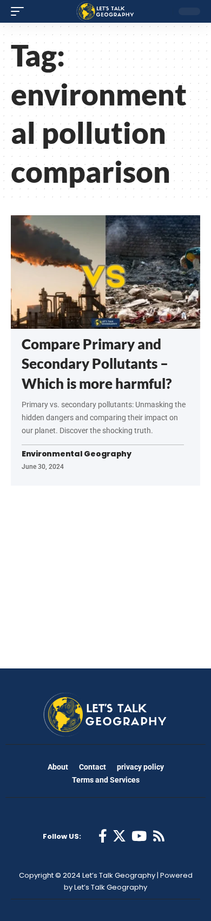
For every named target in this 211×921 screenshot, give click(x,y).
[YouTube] (139, 836)
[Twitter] (119, 836)
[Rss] (158, 836)
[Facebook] (103, 836)
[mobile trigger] (20, 11)
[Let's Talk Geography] (105, 11)
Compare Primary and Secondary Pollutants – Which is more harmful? (97, 363)
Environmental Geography (76, 454)
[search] (162, 11)
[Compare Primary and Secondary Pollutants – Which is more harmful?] (105, 272)
